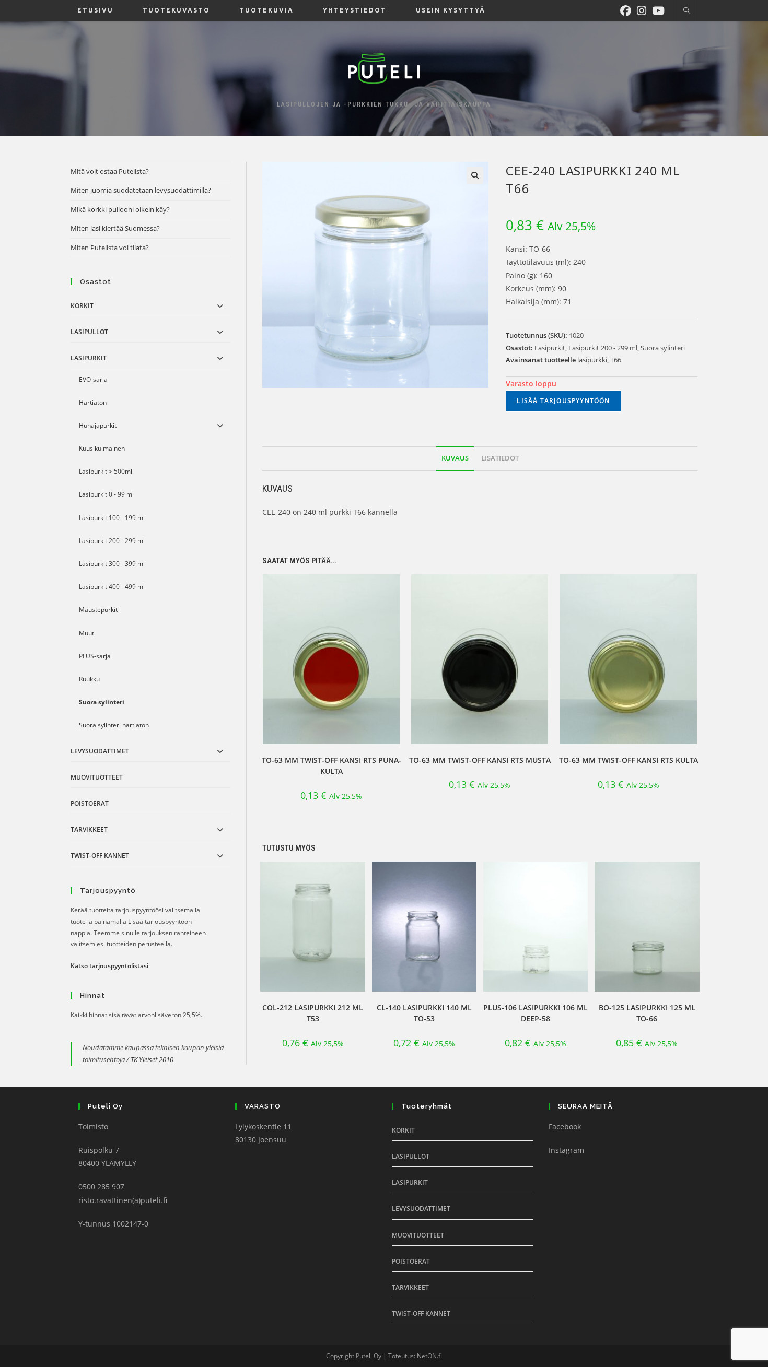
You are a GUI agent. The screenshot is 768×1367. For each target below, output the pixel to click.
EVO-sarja (93, 379)
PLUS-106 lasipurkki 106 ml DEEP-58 (535, 1013)
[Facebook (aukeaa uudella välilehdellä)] (628, 9)
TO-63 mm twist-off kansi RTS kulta (628, 760)
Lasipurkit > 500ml (105, 471)
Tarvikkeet (89, 829)
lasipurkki (592, 359)
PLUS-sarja (95, 656)
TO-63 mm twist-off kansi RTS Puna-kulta (331, 765)
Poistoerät (90, 803)
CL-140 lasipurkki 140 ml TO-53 (424, 1013)
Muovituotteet (97, 777)
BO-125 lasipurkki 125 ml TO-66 (647, 1013)
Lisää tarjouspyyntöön (563, 400)
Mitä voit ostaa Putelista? (110, 171)
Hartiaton (93, 402)
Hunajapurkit (98, 425)
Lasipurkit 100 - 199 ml (112, 517)
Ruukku (89, 679)
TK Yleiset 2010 (152, 1059)
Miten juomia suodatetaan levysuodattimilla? (141, 190)
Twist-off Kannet (100, 855)
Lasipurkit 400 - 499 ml (112, 586)
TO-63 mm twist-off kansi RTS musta (480, 760)
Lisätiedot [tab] (500, 458)
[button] (475, 175)
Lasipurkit (549, 347)
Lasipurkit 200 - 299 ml (602, 347)
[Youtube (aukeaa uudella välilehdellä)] (661, 9)
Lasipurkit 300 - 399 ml (112, 563)
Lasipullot (89, 331)
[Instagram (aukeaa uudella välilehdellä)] (644, 9)
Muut (86, 633)
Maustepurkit (98, 609)
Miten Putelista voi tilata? (110, 247)
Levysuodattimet (100, 751)
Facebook (565, 1127)
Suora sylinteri (663, 347)
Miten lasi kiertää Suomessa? (115, 228)
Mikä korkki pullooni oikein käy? (120, 209)
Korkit (82, 305)
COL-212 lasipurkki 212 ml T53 (312, 1013)
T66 (615, 359)
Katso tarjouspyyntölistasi (109, 965)
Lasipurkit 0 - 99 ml (106, 494)
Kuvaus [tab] (455, 458)
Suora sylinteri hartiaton (114, 725)
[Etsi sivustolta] (686, 11)
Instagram (566, 1150)
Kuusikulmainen (102, 448)
